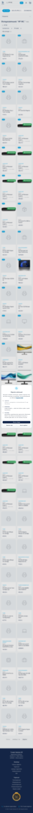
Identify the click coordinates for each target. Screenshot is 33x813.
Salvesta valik (9, 425)
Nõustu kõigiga (16, 422)
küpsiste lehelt (19, 398)
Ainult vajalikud (23, 425)
